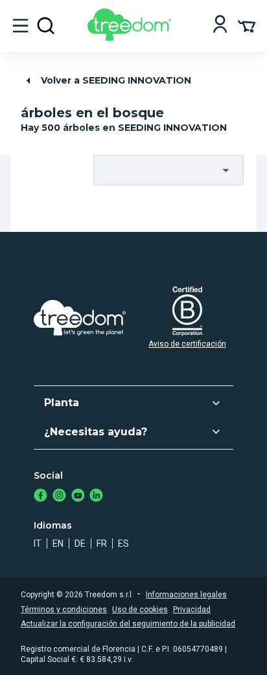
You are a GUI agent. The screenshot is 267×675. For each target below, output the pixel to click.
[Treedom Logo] (131, 37)
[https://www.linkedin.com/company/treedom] (96, 496)
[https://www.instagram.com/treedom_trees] (59, 496)
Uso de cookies (140, 609)
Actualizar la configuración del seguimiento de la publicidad (128, 623)
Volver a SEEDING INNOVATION (116, 80)
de (80, 543)
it (37, 543)
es (123, 543)
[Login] (220, 25)
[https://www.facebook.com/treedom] (40, 496)
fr (102, 543)
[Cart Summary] (247, 25)
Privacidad (192, 609)
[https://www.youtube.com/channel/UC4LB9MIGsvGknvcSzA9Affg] (78, 496)
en (58, 543)
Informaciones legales (186, 594)
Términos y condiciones (64, 609)
